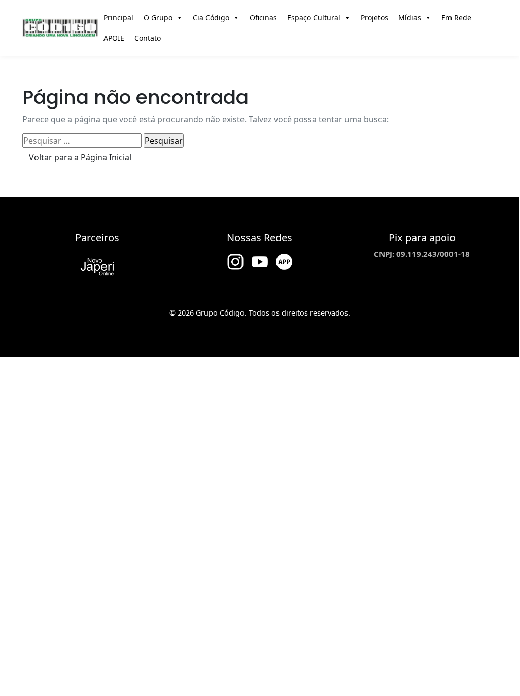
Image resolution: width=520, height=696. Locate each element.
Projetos (374, 17)
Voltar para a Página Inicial (80, 157)
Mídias (409, 17)
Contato (147, 38)
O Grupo (158, 17)
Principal (118, 17)
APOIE (113, 38)
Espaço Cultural (313, 17)
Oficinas (263, 17)
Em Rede (456, 17)
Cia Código (211, 17)
